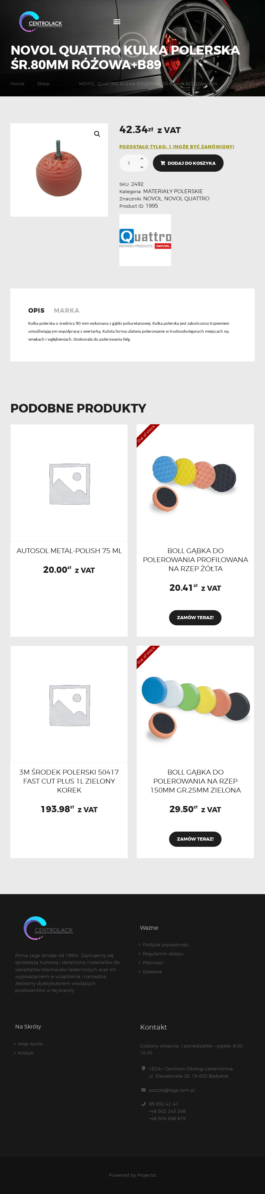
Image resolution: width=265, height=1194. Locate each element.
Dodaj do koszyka (192, 163)
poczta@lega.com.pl (172, 1090)
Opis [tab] (36, 311)
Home (17, 83)
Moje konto (30, 1043)
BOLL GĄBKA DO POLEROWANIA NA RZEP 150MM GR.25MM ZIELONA (195, 781)
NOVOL (152, 199)
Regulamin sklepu (163, 953)
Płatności (153, 962)
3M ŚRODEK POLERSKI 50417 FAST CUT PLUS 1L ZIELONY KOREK (69, 781)
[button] (97, 134)
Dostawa (152, 971)
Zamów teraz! (195, 617)
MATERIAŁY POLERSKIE (173, 191)
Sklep (43, 83)
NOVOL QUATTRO (186, 199)
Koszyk (25, 1052)
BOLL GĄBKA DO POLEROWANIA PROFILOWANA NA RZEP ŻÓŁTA (195, 560)
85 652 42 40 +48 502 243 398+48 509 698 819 (167, 1111)
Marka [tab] (67, 311)
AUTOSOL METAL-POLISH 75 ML (69, 551)
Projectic (146, 1175)
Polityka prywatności (166, 944)
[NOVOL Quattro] (145, 240)
